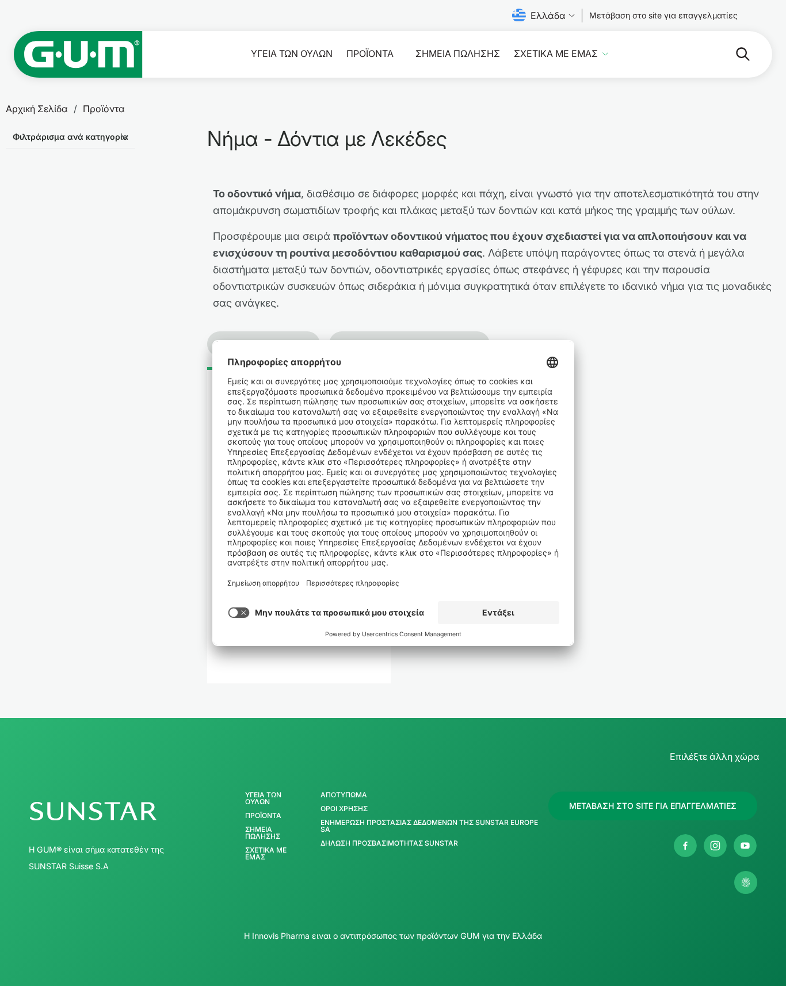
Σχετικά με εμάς (556, 53)
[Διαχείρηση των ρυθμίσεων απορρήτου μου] (745, 882)
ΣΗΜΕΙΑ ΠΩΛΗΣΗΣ (457, 53)
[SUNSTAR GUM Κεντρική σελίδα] (78, 54)
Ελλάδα (548, 15)
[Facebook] (685, 845)
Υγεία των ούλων (292, 53)
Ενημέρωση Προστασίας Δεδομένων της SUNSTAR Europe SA (429, 826)
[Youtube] (745, 845)
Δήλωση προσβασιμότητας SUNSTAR (389, 843)
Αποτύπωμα (343, 795)
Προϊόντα (370, 53)
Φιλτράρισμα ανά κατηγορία (70, 137)
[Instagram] (715, 845)
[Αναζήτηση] (733, 54)
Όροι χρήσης (344, 808)
